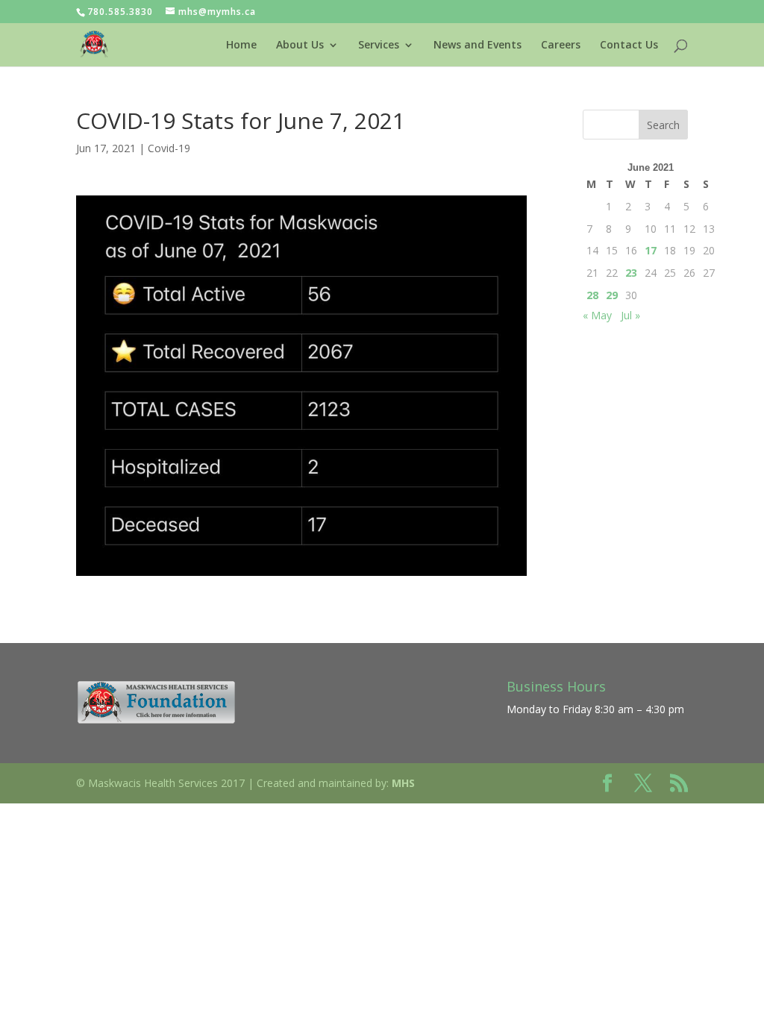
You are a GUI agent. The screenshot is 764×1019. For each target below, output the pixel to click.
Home (241, 45)
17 (651, 250)
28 (592, 295)
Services (378, 45)
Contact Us (629, 45)
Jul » (630, 315)
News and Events (477, 45)
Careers (560, 45)
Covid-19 (169, 148)
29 (612, 295)
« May (597, 315)
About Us (300, 45)
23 (631, 273)
